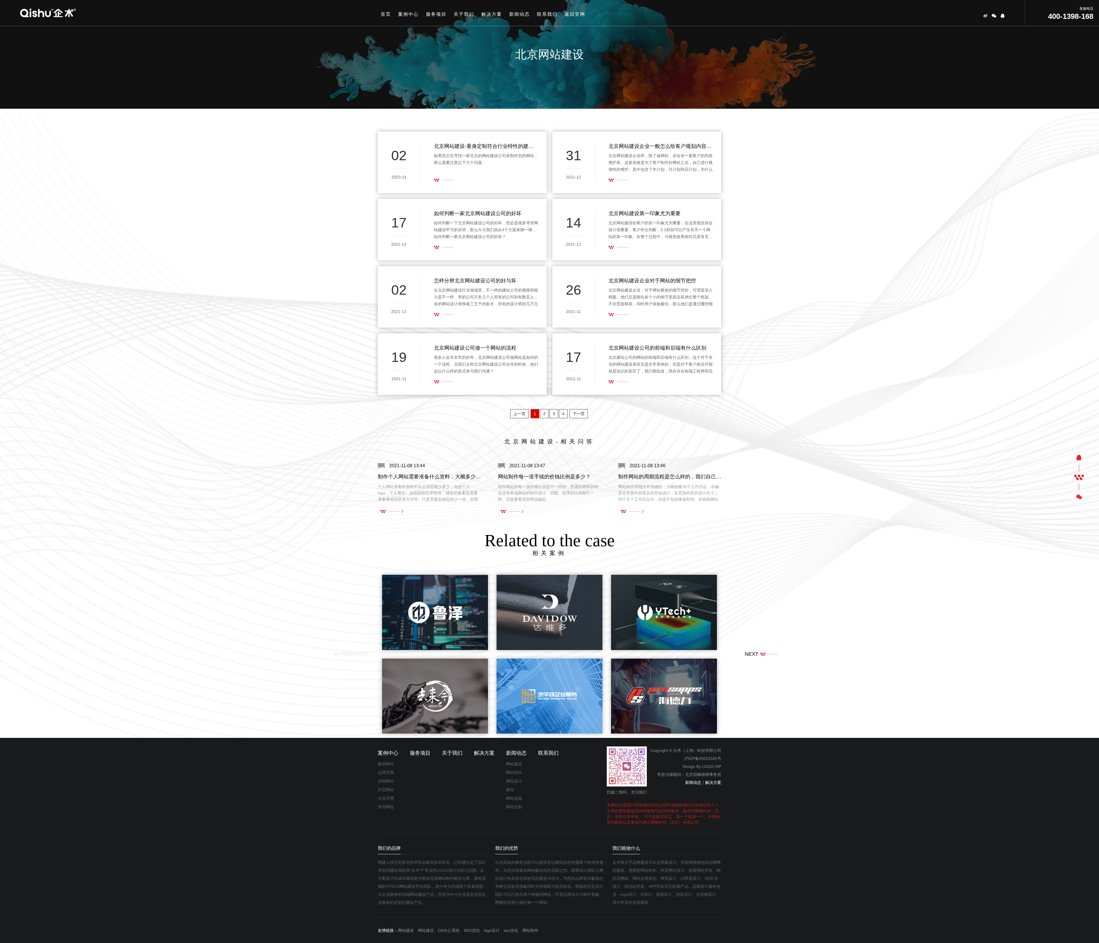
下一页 (579, 413)
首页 (386, 14)
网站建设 (514, 764)
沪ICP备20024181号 (702, 758)
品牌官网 (386, 772)
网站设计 (514, 781)
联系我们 (547, 14)
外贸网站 (386, 789)
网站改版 (514, 798)
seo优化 (511, 930)
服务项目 (436, 14)
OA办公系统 (449, 930)
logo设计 (492, 930)
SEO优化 (472, 930)
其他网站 (386, 807)
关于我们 (464, 14)
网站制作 (514, 772)
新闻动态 (519, 14)
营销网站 (386, 781)
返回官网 (575, 14)
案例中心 (408, 14)
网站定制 (514, 807)
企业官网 (386, 798)
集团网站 (386, 764)
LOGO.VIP (711, 766)
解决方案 (491, 14)
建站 (510, 789)
